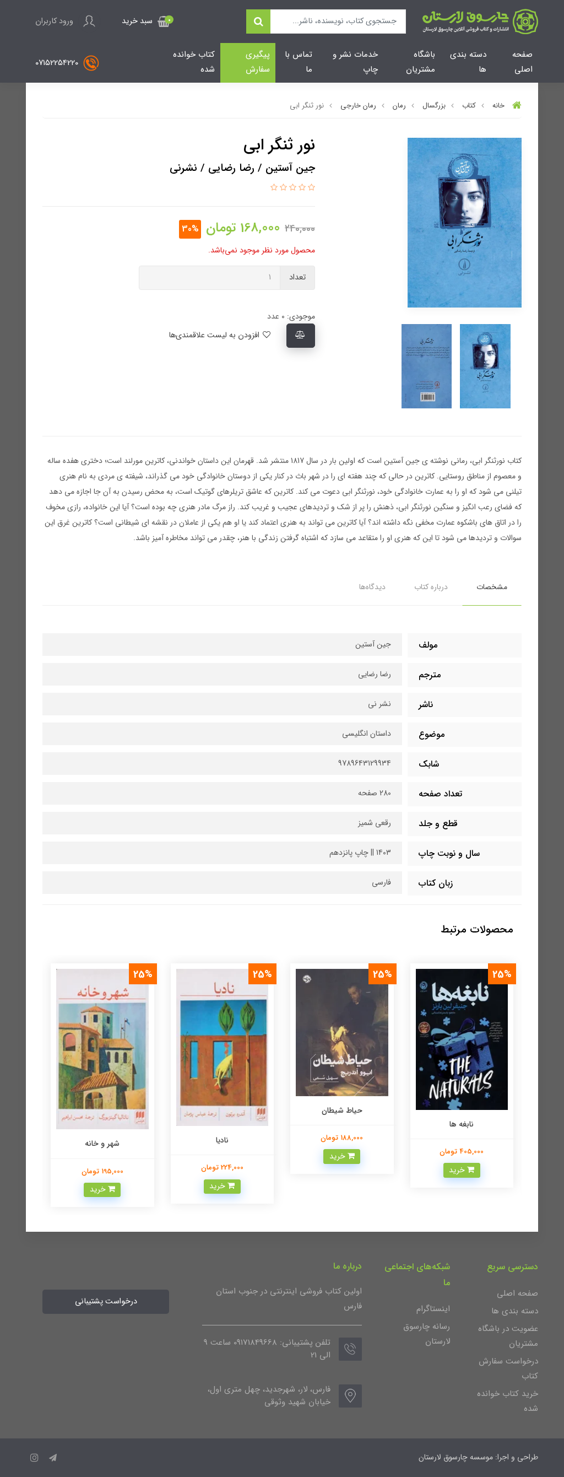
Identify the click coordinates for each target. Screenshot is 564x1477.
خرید (458, 1156)
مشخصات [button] (491, 587)
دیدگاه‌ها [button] (372, 587)
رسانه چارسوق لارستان (426, 1334)
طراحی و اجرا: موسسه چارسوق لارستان (478, 1457)
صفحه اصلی (522, 62)
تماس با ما (298, 62)
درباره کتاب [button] (431, 587)
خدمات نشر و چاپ (355, 62)
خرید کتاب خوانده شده (507, 1401)
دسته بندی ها (468, 62)
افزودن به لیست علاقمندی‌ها (215, 335)
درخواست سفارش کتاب (508, 1369)
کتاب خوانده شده (194, 62)
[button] (146, 21)
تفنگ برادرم (103, 1138)
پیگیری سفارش (258, 62)
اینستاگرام (433, 1309)
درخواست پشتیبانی (106, 1301)
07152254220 (57, 62)
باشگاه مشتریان (420, 62)
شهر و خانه (222, 1144)
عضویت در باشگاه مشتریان (508, 1336)
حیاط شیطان (462, 1110)
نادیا (342, 1140)
